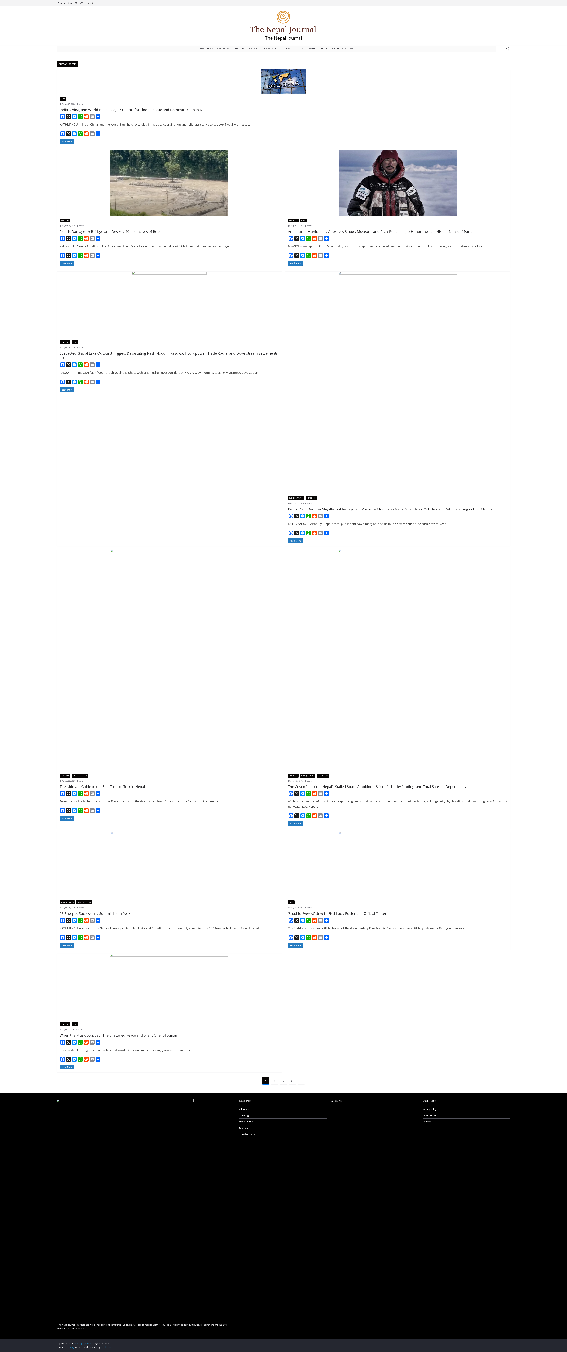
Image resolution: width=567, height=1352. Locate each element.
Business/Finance (296, 498)
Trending (244, 1115)
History (239, 48)
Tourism (285, 48)
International (345, 48)
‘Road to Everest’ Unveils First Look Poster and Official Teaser (337, 913)
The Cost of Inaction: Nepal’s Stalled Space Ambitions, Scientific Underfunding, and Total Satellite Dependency (377, 786)
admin (81, 104)
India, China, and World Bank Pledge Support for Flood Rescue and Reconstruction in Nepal (134, 109)
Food (295, 48)
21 (292, 1081)
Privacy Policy (430, 1109)
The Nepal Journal (283, 38)
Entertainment (309, 48)
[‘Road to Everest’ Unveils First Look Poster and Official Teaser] (397, 865)
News (210, 48)
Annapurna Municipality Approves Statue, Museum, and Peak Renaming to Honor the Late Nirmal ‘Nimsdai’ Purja (380, 231)
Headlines (65, 220)
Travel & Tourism (80, 776)
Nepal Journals (224, 48)
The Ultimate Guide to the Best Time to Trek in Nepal (102, 786)
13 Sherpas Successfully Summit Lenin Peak (95, 913)
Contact (427, 1121)
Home (202, 48)
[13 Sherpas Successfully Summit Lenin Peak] (169, 865)
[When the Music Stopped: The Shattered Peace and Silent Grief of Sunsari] (169, 986)
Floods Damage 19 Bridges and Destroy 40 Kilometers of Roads (111, 231)
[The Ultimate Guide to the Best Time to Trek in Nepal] (169, 660)
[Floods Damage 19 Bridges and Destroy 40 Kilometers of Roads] (169, 183)
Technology (328, 48)
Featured (244, 1128)
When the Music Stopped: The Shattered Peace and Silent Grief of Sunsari (119, 1035)
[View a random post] (506, 48)
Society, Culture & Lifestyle (262, 48)
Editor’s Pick (245, 1109)
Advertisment (430, 1115)
